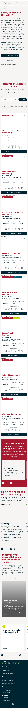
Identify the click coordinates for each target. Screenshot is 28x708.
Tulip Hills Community (11, 375)
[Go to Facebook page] (3, 663)
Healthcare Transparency (8, 683)
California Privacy (6, 690)
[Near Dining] (22, 147)
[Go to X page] (13, 663)
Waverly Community (11, 253)
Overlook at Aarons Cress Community (13, 213)
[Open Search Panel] (14, 2)
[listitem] (12, 638)
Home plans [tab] (14, 106)
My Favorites (5, 699)
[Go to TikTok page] (9, 663)
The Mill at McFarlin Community (11, 132)
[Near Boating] (15, 188)
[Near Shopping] (19, 147)
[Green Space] (15, 147)
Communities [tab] (5, 106)
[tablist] (14, 106)
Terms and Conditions (7, 680)
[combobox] (9, 99)
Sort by (2, 96)
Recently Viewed (6, 700)
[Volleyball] (12, 147)
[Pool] (5, 147)
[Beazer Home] (7, 3)
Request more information (10, 55)
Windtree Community (11, 414)
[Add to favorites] (24, 116)
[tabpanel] (14, 273)
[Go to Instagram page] (6, 663)
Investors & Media (6, 668)
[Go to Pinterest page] (19, 663)
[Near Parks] (19, 188)
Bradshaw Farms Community (9, 293)
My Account (5, 697)
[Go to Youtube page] (16, 663)
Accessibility (5, 682)
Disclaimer (10, 60)
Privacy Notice (5, 688)
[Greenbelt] (15, 308)
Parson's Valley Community (8, 334)
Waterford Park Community (9, 172)
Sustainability (5, 670)
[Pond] (12, 430)
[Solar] (5, 351)
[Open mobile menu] (2, 3)
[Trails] (9, 147)
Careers (4, 672)
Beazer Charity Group (7, 673)
